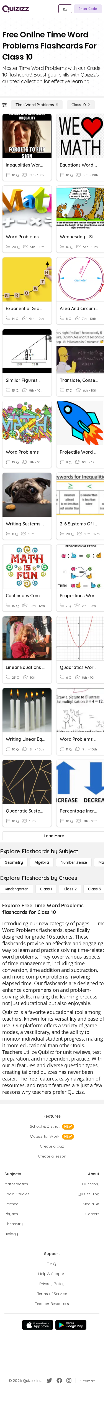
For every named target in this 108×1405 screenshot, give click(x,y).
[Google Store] (70, 1325)
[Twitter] (49, 1380)
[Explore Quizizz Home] (15, 8)
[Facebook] (59, 1380)
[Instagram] (68, 1380)
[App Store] (37, 1325)
